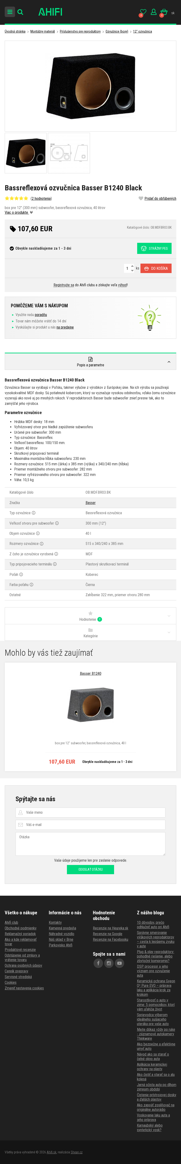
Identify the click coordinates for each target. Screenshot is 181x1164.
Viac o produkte (17, 212)
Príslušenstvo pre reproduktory (80, 31)
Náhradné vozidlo (61, 934)
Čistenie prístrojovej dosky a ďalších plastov (156, 1097)
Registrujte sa (63, 285)
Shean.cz (76, 1152)
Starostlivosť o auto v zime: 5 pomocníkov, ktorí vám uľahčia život (156, 1004)
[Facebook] (98, 963)
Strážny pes (158, 248)
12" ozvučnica (142, 31)
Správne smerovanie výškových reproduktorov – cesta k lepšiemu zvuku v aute (155, 939)
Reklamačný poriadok (20, 934)
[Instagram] (109, 963)
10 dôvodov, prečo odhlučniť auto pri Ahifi (153, 924)
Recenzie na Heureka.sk (110, 928)
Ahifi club (11, 922)
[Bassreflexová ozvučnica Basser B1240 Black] (90, 86)
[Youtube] (119, 963)
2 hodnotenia (41, 198)
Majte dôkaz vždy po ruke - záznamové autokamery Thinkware (156, 1034)
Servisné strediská (18, 977)
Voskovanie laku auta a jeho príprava (153, 1117)
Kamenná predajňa (62, 928)
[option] (90, 717)
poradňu (41, 314)
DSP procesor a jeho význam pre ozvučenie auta (153, 971)
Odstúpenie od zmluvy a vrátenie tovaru (22, 957)
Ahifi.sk (51, 1152)
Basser (91, 503)
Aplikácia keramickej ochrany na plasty (152, 1066)
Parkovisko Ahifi (60, 945)
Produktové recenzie (20, 949)
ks (137, 268)
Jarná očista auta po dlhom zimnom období (156, 1087)
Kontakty (55, 922)
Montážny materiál (42, 31)
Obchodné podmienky (21, 928)
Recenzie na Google (107, 934)
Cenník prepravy (16, 971)
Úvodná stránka (15, 31)
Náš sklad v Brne (61, 939)
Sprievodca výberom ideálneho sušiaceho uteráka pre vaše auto (153, 1019)
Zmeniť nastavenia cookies (24, 988)
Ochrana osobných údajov (23, 965)
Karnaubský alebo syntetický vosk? (150, 1127)
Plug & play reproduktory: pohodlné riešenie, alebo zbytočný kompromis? (155, 956)
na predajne (65, 327)
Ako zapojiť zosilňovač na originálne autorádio (155, 1107)
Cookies (10, 982)
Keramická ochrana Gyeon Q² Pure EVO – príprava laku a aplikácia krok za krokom (156, 988)
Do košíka (159, 268)
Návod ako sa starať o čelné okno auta (153, 1056)
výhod (122, 285)
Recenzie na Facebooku (110, 939)
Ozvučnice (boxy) (117, 31)
